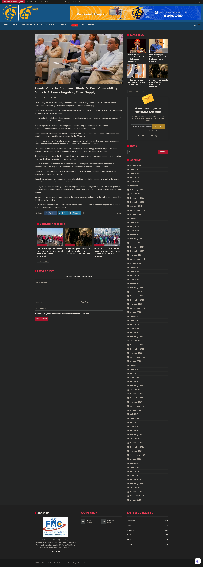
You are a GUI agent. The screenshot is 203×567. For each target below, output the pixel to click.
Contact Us (39, 2)
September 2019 (137, 496)
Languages (88, 24)
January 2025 (136, 243)
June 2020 (134, 467)
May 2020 (134, 471)
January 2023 (136, 341)
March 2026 (135, 186)
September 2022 (137, 357)
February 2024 (136, 288)
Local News (42, 245)
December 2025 (137, 198)
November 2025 (137, 202)
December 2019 (137, 492)
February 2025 (136, 239)
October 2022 (136, 353)
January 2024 (136, 292)
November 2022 (137, 349)
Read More (55, 551)
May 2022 (134, 373)
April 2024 (134, 279)
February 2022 (136, 386)
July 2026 (134, 169)
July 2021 (134, 414)
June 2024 (134, 271)
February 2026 (136, 190)
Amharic (48, 2)
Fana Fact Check (33, 24)
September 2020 (137, 455)
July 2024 (134, 267)
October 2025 (136, 206)
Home (7, 24)
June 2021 (134, 418)
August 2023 (135, 312)
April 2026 (134, 181)
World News (131, 530)
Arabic (75, 2)
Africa (129, 540)
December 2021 (137, 394)
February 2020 (136, 483)
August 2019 (135, 500)
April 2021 (134, 426)
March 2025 (135, 234)
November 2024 (137, 251)
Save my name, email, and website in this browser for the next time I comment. (63, 314)
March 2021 (135, 430)
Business (53, 24)
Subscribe (158, 127)
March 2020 (135, 479)
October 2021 (136, 402)
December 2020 (137, 443)
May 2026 (134, 177)
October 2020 (136, 451)
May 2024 (134, 275)
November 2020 (137, 447)
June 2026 (134, 173)
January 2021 (136, 439)
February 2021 (136, 434)
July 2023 (134, 316)
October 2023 (136, 304)
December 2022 (137, 345)
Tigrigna (68, 2)
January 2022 (136, 390)
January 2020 (136, 488)
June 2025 (134, 222)
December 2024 (137, 247)
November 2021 (136, 398)
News (16, 24)
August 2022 (135, 361)
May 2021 (134, 422)
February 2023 (136, 337)
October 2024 (136, 255)
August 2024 (135, 263)
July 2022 (134, 365)
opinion (129, 544)
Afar (80, 2)
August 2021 (135, 410)
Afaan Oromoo (58, 2)
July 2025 (134, 218)
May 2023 (134, 324)
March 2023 (135, 332)
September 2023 (137, 308)
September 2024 (137, 259)
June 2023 (134, 320)
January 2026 (136, 194)
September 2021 (137, 406)
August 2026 (135, 165)
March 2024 (135, 284)
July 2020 (134, 463)
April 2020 (134, 475)
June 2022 (134, 369)
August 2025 (135, 214)
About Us (30, 2)
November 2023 (137, 300)
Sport (64, 24)
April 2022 (134, 377)
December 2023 (137, 296)
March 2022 (135, 381)
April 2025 (134, 230)
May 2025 (134, 226)
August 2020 (135, 459)
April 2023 (134, 328)
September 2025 (137, 210)
